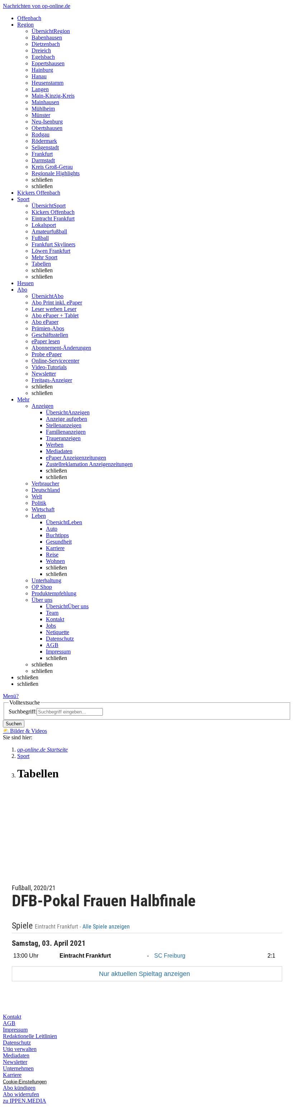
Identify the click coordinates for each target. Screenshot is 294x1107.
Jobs (51, 626)
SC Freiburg (169, 956)
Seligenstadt (45, 147)
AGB (52, 645)
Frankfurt (42, 154)
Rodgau (40, 134)
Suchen (14, 723)
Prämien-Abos (48, 328)
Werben (54, 445)
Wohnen (55, 561)
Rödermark (44, 141)
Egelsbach (43, 57)
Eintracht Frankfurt (53, 218)
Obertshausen (47, 128)
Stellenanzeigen (63, 425)
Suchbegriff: (23, 711)
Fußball (40, 238)
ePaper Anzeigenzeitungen (76, 458)
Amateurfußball (49, 231)
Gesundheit (59, 542)
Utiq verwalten (20, 1049)
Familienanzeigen (66, 432)
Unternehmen (18, 1068)
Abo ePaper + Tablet (55, 315)
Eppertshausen (48, 63)
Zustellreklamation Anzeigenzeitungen (89, 464)
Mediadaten (59, 451)
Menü (9, 696)
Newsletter (44, 374)
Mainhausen (45, 102)
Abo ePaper (45, 322)
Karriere (55, 548)
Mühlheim (43, 109)
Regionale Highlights (56, 173)
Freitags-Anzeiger (52, 380)
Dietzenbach (46, 44)
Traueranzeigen (63, 438)
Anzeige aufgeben (66, 419)
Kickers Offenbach (53, 212)
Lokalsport (44, 225)
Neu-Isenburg (47, 121)
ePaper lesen (46, 341)
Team (52, 613)
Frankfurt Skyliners (53, 244)
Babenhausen (47, 37)
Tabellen (41, 264)
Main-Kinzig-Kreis (53, 96)
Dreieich (41, 50)
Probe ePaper (47, 354)
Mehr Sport (44, 257)
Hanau (39, 76)
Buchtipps (57, 535)
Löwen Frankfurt (51, 251)
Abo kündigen (19, 1088)
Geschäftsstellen (50, 335)
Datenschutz (60, 639)
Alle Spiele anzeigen (106, 927)
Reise (52, 555)
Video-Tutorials (49, 367)
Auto (51, 529)
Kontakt (55, 619)
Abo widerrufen (21, 1094)
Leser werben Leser (54, 309)
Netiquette (57, 632)
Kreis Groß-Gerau (52, 167)
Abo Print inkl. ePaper (57, 302)
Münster (41, 115)
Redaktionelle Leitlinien (30, 1036)
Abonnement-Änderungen (61, 348)
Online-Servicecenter (55, 361)
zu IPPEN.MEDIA (24, 1101)
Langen (40, 89)
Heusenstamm (47, 83)
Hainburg (42, 70)
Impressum (58, 651)
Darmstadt (43, 160)
